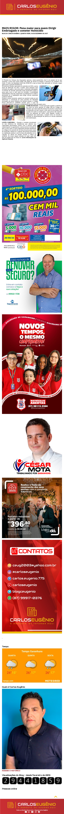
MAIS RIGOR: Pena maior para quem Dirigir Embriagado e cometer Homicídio (29, 29)
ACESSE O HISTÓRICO (11, 771)
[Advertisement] (32, 153)
